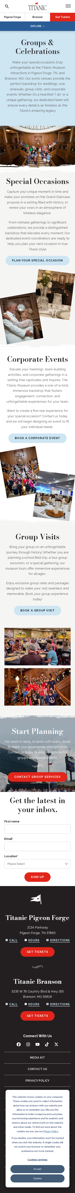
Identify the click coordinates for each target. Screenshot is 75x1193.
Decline (37, 1178)
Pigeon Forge (12, 17)
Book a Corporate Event (37, 438)
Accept (37, 1168)
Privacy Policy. (50, 1131)
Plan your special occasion (37, 260)
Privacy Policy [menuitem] (37, 1080)
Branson (37, 17)
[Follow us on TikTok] (47, 1044)
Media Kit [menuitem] (37, 1057)
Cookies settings (37, 1159)
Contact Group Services (37, 777)
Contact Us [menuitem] (37, 1069)
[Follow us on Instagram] (28, 1044)
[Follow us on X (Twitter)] (56, 1044)
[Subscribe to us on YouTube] (37, 1044)
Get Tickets (62, 17)
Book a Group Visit (37, 610)
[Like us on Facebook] (18, 1044)
